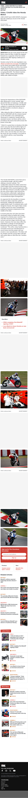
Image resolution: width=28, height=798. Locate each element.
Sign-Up (3, 788)
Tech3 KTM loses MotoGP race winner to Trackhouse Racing (9, 622)
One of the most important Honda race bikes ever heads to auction (10, 588)
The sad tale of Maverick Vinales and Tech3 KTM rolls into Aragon (9, 596)
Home (2, 6)
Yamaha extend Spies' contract (6, 569)
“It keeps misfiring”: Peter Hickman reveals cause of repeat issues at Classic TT (17, 678)
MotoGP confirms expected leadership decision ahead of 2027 (8, 581)
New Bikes (3, 602)
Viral (11, 634)
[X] (10, 771)
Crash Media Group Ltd (7, 773)
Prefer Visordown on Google (10, 47)
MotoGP (3, 10)
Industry (3, 611)
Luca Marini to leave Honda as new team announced (17, 667)
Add (24, 48)
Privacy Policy (5, 560)
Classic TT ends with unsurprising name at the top (18, 712)
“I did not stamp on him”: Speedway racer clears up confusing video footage (17, 637)
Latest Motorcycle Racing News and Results (13, 8)
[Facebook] (2, 771)
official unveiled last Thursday (10, 63)
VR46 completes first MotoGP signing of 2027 (18, 646)
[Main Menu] (26, 2)
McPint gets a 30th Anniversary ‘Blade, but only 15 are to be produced (9, 606)
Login (2, 787)
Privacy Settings (4, 785)
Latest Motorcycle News (13, 6)
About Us (3, 781)
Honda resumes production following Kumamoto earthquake (9, 613)
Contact (3, 783)
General (3, 586)
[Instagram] (6, 771)
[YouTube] (14, 771)
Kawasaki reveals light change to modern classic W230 (17, 657)
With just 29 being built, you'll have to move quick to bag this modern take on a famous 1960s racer (18, 723)
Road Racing (13, 674)
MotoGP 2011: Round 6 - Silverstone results (21, 569)
